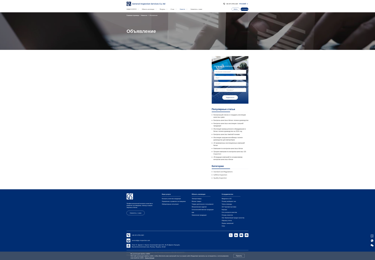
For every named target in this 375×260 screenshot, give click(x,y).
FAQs (223, 226)
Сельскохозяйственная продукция (203, 209)
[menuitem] (134, 9)
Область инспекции (148, 9)
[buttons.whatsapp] (372, 240)
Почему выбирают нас (229, 201)
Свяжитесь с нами (196, 9)
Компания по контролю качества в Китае (228, 148)
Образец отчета (227, 220)
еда (193, 212)
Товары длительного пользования (202, 204)
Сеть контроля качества (229, 212)
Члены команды (227, 204)
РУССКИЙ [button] (243, 4)
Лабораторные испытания (170, 204)
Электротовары (197, 198)
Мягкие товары (196, 201)
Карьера (224, 209)
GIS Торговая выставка (229, 207)
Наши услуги (166, 194)
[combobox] (218, 90)
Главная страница (133, 15)
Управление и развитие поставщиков (174, 201)
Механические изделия (199, 207)
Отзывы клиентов (227, 215)
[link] (133, 15)
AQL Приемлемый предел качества (233, 218)
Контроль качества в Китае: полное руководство (230, 120)
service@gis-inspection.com (141, 240)
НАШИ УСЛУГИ (131, 9)
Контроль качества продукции (171, 198)
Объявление (153, 15)
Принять (239, 256)
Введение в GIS (227, 198)
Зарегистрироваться (244, 9)
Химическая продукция (199, 215)
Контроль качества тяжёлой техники (226, 134)
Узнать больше (149, 258)
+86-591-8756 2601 (232, 4)
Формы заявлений (227, 223)
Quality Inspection (220, 178)
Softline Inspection (220, 175)
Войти (236, 9)
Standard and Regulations (223, 172)
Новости (182, 9)
